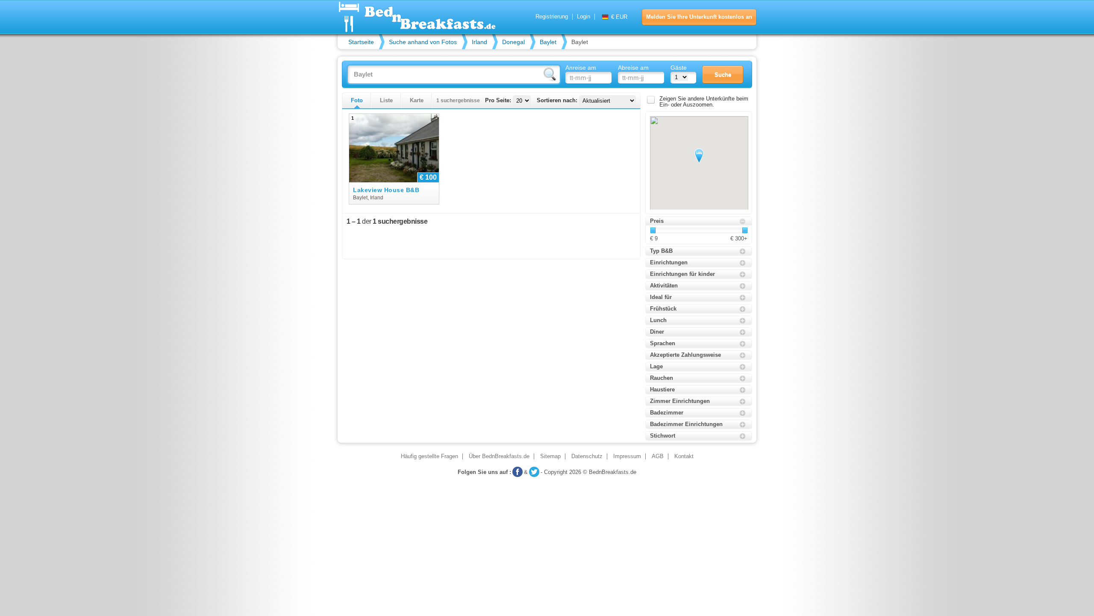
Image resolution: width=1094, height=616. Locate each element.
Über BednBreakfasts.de (499, 456)
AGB (658, 456)
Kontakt (684, 456)
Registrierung (551, 17)
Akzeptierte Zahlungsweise (685, 355)
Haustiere (662, 389)
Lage (656, 366)
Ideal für (661, 297)
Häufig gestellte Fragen (429, 456)
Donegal (513, 41)
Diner (657, 332)
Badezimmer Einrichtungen (686, 424)
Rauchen (661, 378)
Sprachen (662, 343)
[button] (699, 155)
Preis (657, 221)
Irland (479, 41)
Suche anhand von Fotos (423, 41)
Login (583, 17)
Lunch (658, 320)
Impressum (627, 456)
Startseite (361, 41)
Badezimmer (666, 412)
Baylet (548, 41)
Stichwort (662, 435)
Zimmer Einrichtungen (680, 401)
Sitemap (550, 456)
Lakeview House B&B (386, 190)
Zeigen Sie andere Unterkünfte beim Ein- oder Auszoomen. (703, 102)
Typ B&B (661, 251)
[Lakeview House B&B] (394, 148)
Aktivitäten (664, 285)
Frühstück (663, 308)
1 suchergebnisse (458, 101)
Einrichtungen (669, 262)
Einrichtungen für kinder (682, 274)
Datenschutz (587, 456)
